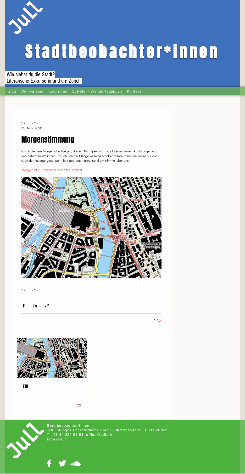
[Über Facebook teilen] (23, 305)
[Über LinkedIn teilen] (35, 305)
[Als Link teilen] (47, 305)
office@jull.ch (99, 435)
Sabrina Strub (32, 290)
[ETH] (52, 358)
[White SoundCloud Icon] (75, 463)
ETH (25, 386)
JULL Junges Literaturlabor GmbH (79, 430)
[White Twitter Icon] (62, 463)
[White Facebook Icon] (49, 463)
